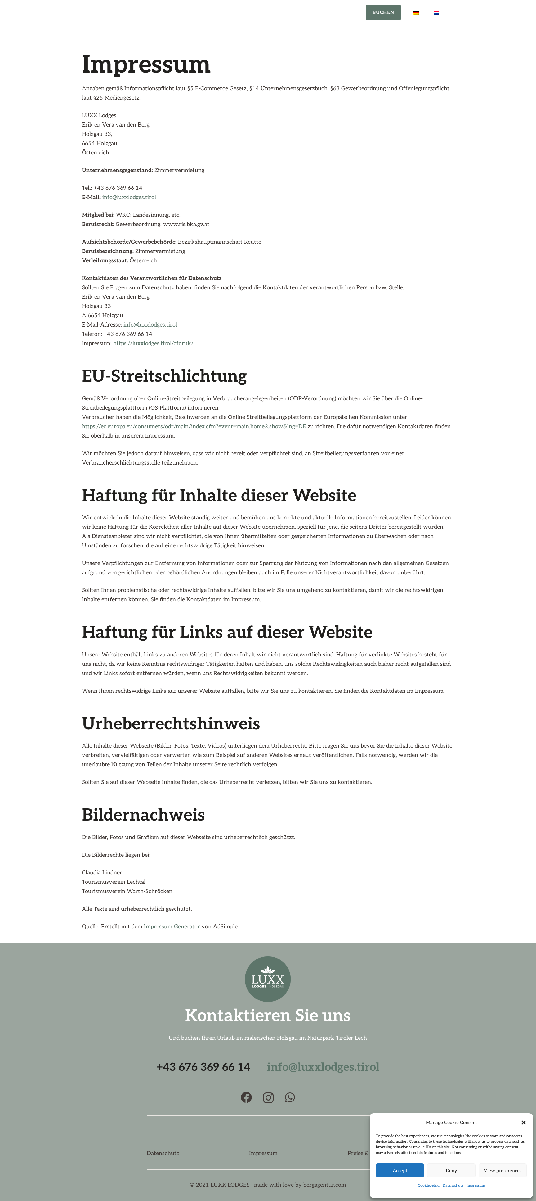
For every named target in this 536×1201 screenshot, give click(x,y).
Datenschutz (453, 1185)
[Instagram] (268, 1098)
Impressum (476, 1185)
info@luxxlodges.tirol (129, 197)
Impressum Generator (172, 926)
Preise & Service (368, 1153)
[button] (523, 1122)
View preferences (502, 1170)
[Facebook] (246, 1097)
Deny (451, 1170)
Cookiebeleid (429, 1185)
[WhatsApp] (290, 1097)
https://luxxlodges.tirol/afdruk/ (153, 343)
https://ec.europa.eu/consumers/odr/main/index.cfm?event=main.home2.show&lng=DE (194, 426)
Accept (400, 1170)
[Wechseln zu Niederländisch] (437, 12)
